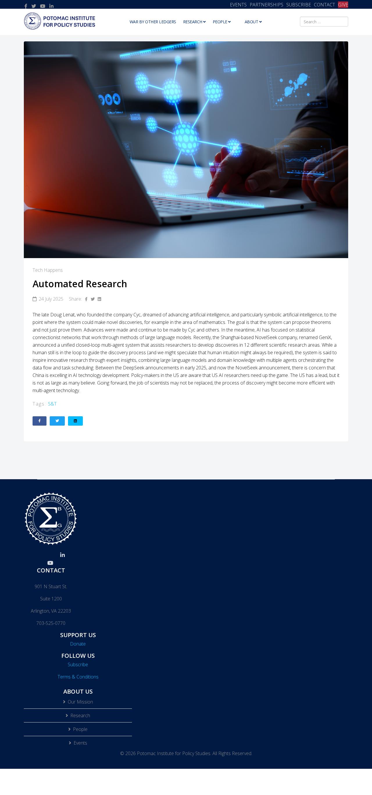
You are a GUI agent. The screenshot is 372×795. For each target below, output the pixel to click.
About (251, 21)
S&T (52, 404)
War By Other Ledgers (153, 21)
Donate (78, 644)
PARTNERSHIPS (266, 4)
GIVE (343, 4)
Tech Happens (48, 270)
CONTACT (324, 4)
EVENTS (238, 4)
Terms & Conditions (78, 677)
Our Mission (80, 702)
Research (192, 21)
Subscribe (78, 664)
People (220, 21)
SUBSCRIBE (298, 4)
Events (80, 743)
